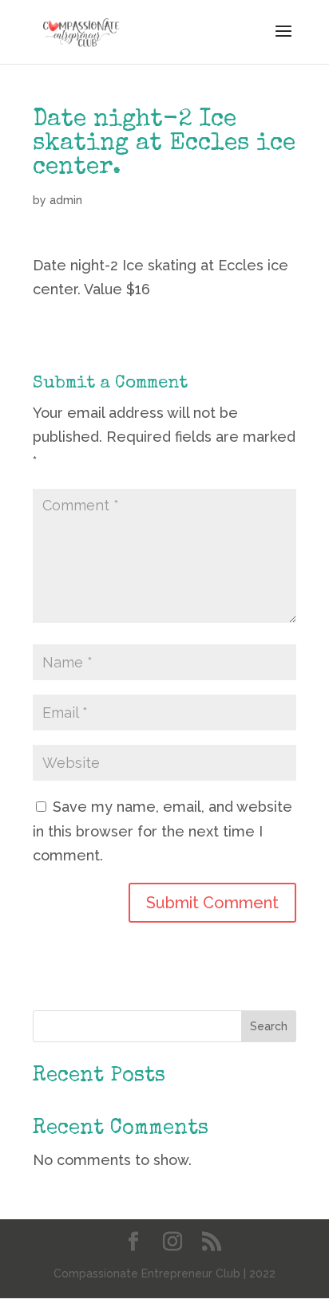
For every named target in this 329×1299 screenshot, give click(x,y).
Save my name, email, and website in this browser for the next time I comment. (162, 831)
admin (66, 200)
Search (268, 1026)
